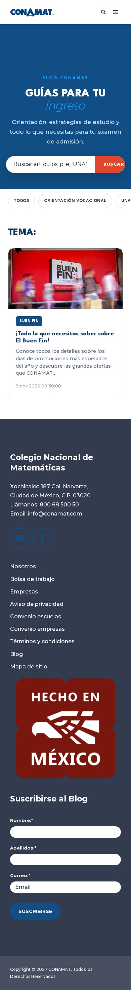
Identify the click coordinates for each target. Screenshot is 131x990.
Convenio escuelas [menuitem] (35, 616)
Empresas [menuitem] (24, 591)
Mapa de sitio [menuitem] (28, 666)
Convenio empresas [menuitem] (37, 629)
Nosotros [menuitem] (23, 566)
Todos (21, 201)
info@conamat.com (54, 513)
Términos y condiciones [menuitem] (42, 641)
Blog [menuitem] (16, 654)
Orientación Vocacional (75, 201)
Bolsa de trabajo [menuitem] (32, 579)
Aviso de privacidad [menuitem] (36, 604)
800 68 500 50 (59, 504)
